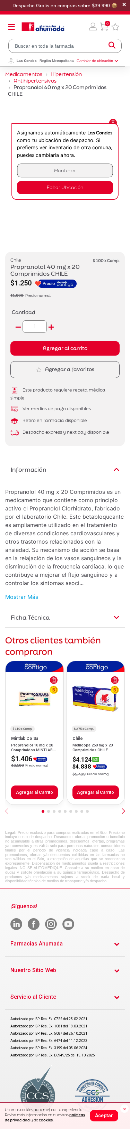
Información (28, 469)
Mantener (65, 170)
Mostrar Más (21, 596)
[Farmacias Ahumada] (43, 26)
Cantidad (23, 312)
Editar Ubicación (65, 187)
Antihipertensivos (35, 80)
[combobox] (65, 46)
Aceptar (104, 1115)
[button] (93, 26)
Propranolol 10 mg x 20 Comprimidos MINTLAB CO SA (32, 750)
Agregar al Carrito (34, 792)
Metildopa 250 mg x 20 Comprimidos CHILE (92, 747)
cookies (46, 1120)
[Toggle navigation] (11, 26)
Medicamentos (23, 74)
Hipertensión (66, 74)
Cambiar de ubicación (95, 61)
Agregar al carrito (65, 348)
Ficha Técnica (30, 617)
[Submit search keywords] (112, 45)
